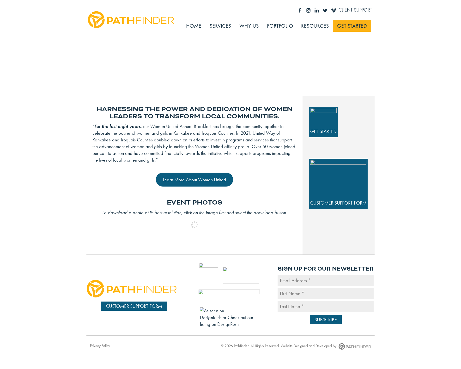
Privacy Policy (100, 345)
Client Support (355, 10)
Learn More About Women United (194, 179)
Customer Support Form (338, 203)
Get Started (323, 131)
